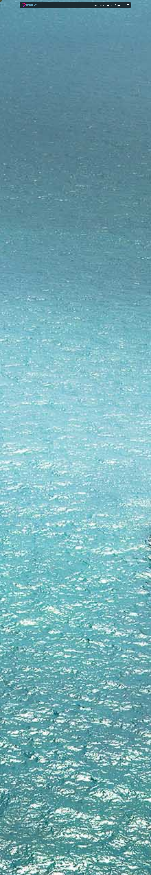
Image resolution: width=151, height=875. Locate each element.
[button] (99, 5)
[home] (29, 5)
